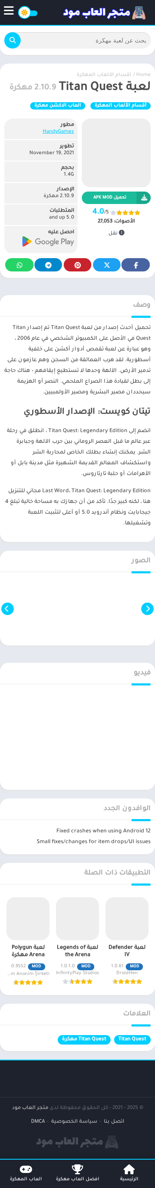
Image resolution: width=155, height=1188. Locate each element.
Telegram (48, 264)
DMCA (38, 1122)
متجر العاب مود (30, 1108)
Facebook (135, 264)
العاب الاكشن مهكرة (57, 105)
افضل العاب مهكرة (77, 1179)
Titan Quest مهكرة (84, 1039)
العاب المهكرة (26, 1179)
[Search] (12, 40)
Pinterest (77, 264)
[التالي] (7, 609)
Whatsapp (19, 264)
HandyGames (58, 132)
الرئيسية (129, 1179)
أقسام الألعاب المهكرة (104, 75)
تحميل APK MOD (109, 197)
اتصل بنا (114, 1122)
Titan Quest (132, 1039)
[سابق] (147, 609)
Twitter (107, 264)
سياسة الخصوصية (74, 1122)
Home (143, 75)
